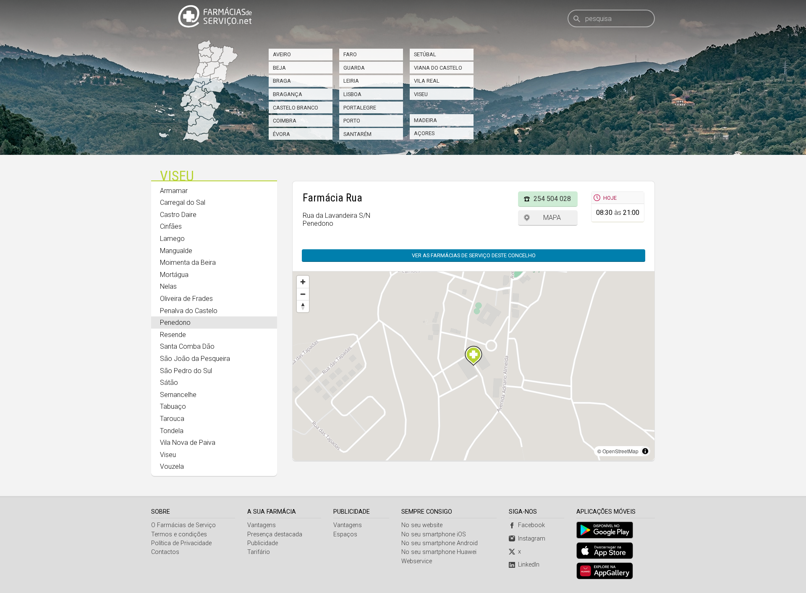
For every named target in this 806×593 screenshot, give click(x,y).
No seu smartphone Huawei (438, 552)
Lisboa (352, 94)
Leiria (351, 81)
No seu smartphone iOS (433, 534)
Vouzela (172, 466)
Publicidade (262, 543)
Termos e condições (179, 534)
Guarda (354, 68)
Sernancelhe (178, 395)
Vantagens (261, 525)
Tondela (171, 431)
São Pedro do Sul (186, 371)
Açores (424, 133)
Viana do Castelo (438, 68)
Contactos (165, 552)
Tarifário (258, 552)
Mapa (552, 218)
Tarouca (172, 419)
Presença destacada (274, 534)
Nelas (168, 286)
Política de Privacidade (181, 543)
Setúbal (425, 54)
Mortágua (174, 275)
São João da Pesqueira (195, 359)
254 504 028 (552, 199)
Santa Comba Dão (187, 346)
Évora (281, 134)
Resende (173, 335)
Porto (351, 121)
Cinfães (171, 226)
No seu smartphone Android (439, 543)
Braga (282, 81)
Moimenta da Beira (188, 262)
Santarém (357, 134)
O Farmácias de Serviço (183, 525)
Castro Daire (178, 215)
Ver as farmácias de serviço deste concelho (474, 255)
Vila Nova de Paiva (187, 443)
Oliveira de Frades (186, 299)
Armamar (174, 191)
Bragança (287, 94)
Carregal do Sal (182, 202)
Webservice (416, 561)
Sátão (169, 383)
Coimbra (284, 121)
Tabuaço (173, 406)
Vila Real (427, 81)
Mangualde (176, 251)
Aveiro (282, 54)
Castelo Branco (295, 107)
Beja (279, 68)
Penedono (175, 323)
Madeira (425, 120)
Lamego (172, 239)
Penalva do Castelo (188, 311)
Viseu (421, 94)
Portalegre (359, 107)
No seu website (421, 525)
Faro (350, 54)
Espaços (345, 534)
